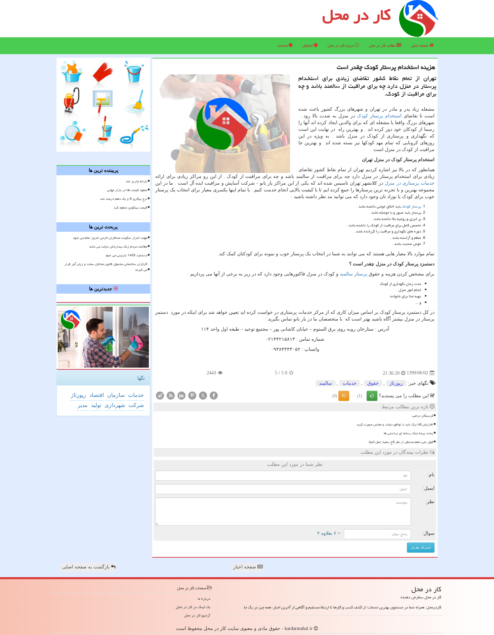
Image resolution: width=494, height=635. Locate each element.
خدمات (283, 45)
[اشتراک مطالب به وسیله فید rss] (170, 395)
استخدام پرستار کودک (379, 115)
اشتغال (308, 45)
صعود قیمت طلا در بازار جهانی (127, 190)
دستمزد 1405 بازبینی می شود (126, 255)
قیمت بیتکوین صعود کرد (130, 207)
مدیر (83, 405)
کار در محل (356, 14)
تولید (96, 405)
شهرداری (115, 405)
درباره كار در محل (341, 45)
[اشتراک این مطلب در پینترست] (192, 395)
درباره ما (204, 598)
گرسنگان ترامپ (422, 415)
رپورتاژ (396, 383)
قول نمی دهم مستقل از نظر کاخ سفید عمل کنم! (401, 442)
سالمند (325, 383)
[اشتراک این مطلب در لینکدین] (181, 395)
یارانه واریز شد (136, 181)
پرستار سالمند (353, 273)
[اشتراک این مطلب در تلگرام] (160, 395)
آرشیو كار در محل (197, 615)
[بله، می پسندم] (372, 396)
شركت (136, 405)
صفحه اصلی (420, 45)
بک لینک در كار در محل (193, 606)
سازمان (116, 395)
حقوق (373, 383)
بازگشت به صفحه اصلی (86, 566)
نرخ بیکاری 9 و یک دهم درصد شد (123, 198)
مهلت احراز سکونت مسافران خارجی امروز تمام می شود (110, 237)
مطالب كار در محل (382, 45)
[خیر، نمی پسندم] (343, 396)
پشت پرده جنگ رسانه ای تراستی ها (408, 433)
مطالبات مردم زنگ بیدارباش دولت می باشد (118, 246)
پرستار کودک (411, 206)
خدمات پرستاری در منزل (410, 183)
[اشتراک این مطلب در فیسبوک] (213, 395)
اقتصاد (96, 395)
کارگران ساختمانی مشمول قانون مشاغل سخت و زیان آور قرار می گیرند (106, 267)
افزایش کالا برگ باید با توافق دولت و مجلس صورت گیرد (395, 424)
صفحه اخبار (245, 566)
